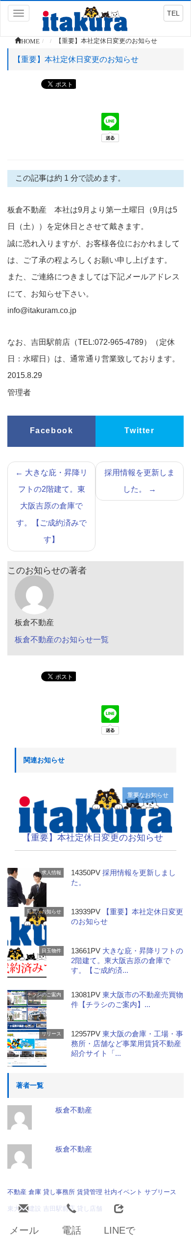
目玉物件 (51, 950)
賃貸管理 (89, 1192)
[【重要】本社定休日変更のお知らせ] (95, 809)
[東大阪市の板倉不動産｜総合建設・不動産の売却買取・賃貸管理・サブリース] (85, 18)
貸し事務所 (59, 1192)
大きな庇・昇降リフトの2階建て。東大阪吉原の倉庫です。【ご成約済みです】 (51, 506)
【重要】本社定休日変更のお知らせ (92, 837)
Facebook (51, 430)
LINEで (119, 1230)
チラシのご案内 (44, 994)
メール (24, 1230)
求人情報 (51, 872)
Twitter (139, 430)
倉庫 (34, 1192)
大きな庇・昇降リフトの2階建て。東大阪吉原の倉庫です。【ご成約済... (127, 960)
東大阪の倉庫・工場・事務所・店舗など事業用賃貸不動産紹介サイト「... (127, 1043)
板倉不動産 (73, 1110)
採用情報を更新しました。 (139, 480)
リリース (51, 1033)
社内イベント (123, 1192)
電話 (71, 1230)
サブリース (160, 1192)
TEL (173, 13)
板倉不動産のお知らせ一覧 (62, 639)
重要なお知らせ (147, 795)
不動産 (16, 1192)
